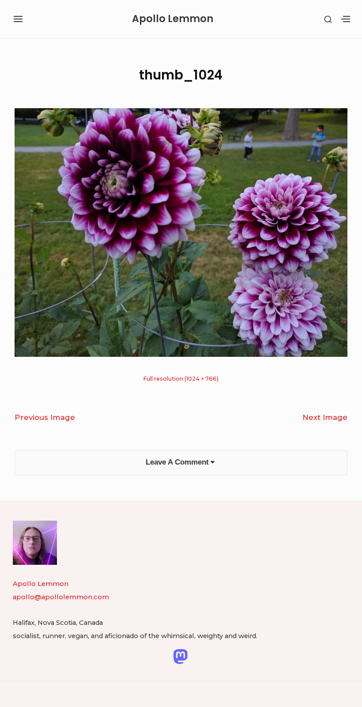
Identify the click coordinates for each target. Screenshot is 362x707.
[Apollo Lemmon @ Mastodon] (180, 656)
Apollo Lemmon (172, 19)
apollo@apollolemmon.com (61, 597)
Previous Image (45, 417)
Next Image (324, 417)
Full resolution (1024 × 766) (181, 378)
